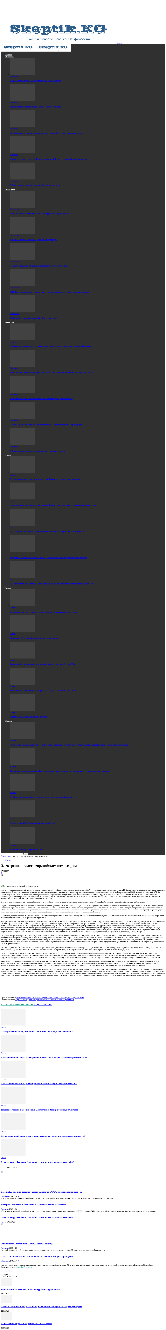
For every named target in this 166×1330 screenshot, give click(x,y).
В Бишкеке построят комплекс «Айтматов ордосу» (35, 185)
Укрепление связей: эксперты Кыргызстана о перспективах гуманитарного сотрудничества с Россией (60, 771)
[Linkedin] (45, 878)
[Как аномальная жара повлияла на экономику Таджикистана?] (22, 392)
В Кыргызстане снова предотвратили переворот (33, 239)
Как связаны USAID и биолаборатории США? (33, 823)
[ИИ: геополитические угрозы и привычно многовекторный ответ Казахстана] (22, 525)
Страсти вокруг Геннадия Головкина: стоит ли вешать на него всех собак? (37, 1162)
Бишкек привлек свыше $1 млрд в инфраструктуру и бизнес (39, 213)
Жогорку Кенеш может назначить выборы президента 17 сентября (33, 1205)
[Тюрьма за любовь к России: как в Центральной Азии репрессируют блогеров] (22, 551)
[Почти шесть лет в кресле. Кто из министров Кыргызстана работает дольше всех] (22, 153)
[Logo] (18, 51)
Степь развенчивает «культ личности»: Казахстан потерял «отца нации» (46, 479)
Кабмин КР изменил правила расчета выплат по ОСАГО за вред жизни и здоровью (42, 1192)
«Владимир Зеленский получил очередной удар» (34, 638)
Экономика (10, 190)
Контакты (9, 1271)
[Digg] (85, 878)
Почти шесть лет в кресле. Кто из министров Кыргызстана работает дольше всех (50, 159)
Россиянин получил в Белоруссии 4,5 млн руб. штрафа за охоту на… (43, 612)
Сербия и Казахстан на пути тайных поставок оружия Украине (41, 797)
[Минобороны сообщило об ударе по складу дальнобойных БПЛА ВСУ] (22, 684)
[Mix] (77, 878)
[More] (118, 878)
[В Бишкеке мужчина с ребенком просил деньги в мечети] (22, 444)
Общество (9, 322)
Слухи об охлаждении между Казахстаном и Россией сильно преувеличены (44, 1000)
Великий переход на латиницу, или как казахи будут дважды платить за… (46, 133)
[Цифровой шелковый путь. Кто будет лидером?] (22, 312)
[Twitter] (20, 878)
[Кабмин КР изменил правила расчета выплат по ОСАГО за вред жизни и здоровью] (9, 1187)
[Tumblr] (61, 878)
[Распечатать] (109, 878)
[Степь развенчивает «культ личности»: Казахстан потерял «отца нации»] (22, 473)
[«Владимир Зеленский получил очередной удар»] (22, 632)
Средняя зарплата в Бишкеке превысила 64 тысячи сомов (38, 266)
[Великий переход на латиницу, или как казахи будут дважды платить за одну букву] (22, 126)
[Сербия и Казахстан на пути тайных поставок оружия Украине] (22, 791)
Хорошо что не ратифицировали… (27, 849)
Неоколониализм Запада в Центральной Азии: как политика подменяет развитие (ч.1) (52, 584)
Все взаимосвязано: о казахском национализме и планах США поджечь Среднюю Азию (50, 998)
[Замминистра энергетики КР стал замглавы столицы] (22, 100)
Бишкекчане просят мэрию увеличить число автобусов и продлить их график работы (52, 372)
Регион (8, 455)
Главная (8, 55)
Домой (3, 856)
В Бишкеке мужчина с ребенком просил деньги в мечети (37, 451)
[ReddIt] (53, 878)
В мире (8, 588)
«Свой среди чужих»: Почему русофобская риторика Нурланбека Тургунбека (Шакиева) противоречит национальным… (70, 745)
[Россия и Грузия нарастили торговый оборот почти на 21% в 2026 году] (22, 658)
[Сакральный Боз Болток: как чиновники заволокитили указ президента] (22, 418)
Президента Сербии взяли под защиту (28, 716)
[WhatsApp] (37, 878)
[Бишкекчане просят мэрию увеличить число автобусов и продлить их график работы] (22, 366)
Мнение (8, 721)
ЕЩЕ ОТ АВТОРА (43, 1004)
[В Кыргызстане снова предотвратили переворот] (22, 233)
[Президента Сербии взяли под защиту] (22, 710)
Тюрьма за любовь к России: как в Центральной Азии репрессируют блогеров (48, 557)
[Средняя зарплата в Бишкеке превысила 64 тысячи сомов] (22, 259)
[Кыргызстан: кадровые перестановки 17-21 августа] (22, 74)
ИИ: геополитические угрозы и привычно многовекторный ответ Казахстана (48, 531)
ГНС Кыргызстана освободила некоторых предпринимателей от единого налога (49, 292)
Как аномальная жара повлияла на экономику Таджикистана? (41, 398)
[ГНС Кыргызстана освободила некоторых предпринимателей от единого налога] (22, 286)
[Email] (101, 878)
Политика (9, 57)
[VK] (12, 878)
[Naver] (93, 878)
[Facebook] (4, 878)
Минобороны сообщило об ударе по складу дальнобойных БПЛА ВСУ (45, 690)
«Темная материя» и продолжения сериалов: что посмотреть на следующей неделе (50, 346)
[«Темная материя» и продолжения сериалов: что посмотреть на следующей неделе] (22, 340)
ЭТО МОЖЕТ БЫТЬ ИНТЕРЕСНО (17, 1004)
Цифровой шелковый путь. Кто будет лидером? (33, 318)
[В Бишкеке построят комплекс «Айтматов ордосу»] (22, 179)
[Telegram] (69, 878)
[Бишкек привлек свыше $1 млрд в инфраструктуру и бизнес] (22, 207)
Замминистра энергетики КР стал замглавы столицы (36, 107)
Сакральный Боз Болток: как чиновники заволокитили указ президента (46, 425)
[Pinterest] (29, 878)
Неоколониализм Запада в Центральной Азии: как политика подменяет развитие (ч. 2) (53, 505)
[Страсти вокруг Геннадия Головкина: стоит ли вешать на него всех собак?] (13, 1156)
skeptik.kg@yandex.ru (24, 1267)
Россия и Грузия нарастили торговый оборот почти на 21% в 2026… (44, 664)
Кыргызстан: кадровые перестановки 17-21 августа (35, 80)
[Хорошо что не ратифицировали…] (22, 843)
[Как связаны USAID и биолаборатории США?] (22, 817)
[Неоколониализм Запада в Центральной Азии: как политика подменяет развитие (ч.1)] (22, 577)
